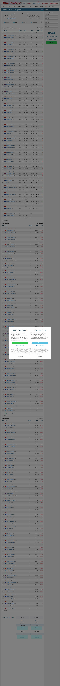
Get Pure (40, 342)
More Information (20, 345)
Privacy (40, 356)
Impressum (20, 356)
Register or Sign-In (40, 345)
